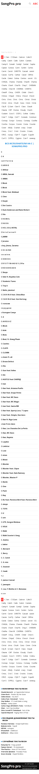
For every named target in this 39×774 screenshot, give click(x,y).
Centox (23, 78)
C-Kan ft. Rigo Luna (9, 419)
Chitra (18, 96)
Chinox (4, 96)
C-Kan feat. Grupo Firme (11, 393)
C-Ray (3, 495)
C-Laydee (5, 442)
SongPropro (11, 3)
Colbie (25, 113)
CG (35, 78)
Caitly (4, 61)
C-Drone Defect (7, 361)
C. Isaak (4, 571)
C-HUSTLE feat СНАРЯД (11, 379)
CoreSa (4, 124)
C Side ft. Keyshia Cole (10, 277)
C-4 (2, 317)
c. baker (4, 544)
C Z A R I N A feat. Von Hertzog (13, 299)
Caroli (10, 71)
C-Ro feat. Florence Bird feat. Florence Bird (19, 500)
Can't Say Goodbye (12, 708)
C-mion (4, 455)
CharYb (17, 85)
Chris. (21, 99)
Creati (29, 128)
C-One (3, 486)
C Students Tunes (8, 281)
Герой (14, 726)
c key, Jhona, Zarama (9, 245)
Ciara (22, 103)
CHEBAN (32, 85)
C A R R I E (5, 165)
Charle (4, 85)
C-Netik (4, 482)
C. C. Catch (5, 558)
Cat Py (10, 75)
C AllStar (4, 170)
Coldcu (32, 113)
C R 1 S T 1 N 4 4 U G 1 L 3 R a (12, 263)
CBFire (30, 75)
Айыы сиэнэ (14, 733)
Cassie (4, 75)
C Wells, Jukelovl (8, 290)
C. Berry (4, 553)
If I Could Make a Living (19, 701)
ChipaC (11, 96)
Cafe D (29, 57)
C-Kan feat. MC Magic (10, 402)
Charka (34, 82)
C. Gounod (5, 567)
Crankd (17, 128)
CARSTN (17, 71)
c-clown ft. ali (6, 357)
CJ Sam (10, 106)
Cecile (4, 78)
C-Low (3, 451)
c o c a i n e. (5, 254)
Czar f (25, 138)
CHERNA (20, 89)
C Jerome (5, 241)
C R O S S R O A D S (8, 268)
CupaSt (31, 135)
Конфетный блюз (22, 724)
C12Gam (14, 57)
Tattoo (21, 699)
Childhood (14, 731)
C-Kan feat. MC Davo (9, 397)
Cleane (4, 110)
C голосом (5, 303)
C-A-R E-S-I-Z (6, 321)
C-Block (4, 326)
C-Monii (4, 460)
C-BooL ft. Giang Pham (10, 339)
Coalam (4, 113)
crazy (23, 128)
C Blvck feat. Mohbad (10, 192)
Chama (12, 82)
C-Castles (5, 344)
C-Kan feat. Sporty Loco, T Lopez (14, 410)
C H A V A (4, 223)
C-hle (3, 375)
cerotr (30, 78)
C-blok (3, 330)
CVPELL (11, 138)
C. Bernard (5, 549)
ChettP (4, 92)
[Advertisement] (19, 27)
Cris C (10, 131)
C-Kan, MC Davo (7, 433)
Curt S (4, 138)
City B (4, 106)
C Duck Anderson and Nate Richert (15, 210)
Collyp (10, 117)
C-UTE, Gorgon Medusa (10, 522)
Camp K (5, 64)
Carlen (23, 68)
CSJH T (17, 135)
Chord (31, 96)
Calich (10, 61)
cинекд (32, 138)
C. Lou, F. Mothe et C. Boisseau (13, 589)
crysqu (10, 135)
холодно (10, 728)
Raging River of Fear (21, 713)
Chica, (11, 92)
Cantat (25, 64)
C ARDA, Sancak (7, 174)
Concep (4, 120)
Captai (4, 68)
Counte (32, 124)
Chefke (4, 89)
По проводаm (19, 747)
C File (3, 214)
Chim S (30, 92)
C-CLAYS (4, 348)
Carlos (30, 68)
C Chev (4, 196)
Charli (10, 85)
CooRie (34, 120)
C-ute (3, 517)
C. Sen (6, 57)
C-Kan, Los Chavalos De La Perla (14, 428)
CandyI (19, 64)
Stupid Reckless (18, 754)
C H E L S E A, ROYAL (9, 228)
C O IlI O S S (5, 259)
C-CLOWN (5, 352)
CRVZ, (4, 135)
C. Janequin (5, 584)
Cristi (16, 131)
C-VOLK (4, 526)
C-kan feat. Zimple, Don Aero (13, 415)
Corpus (12, 124)
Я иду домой (16, 745)
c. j (2, 575)
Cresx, (4, 131)
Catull (24, 75)
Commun (32, 117)
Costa (26, 124)
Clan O (17, 106)
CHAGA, (5, 82)
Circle (34, 103)
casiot (31, 71)
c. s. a (3, 593)
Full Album (28, 706)
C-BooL (4, 335)
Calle (16, 61)
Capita (32, 64)
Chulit (16, 103)
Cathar (17, 75)
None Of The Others (19, 749)
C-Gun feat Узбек (8, 370)
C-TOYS (4, 509)
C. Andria (5, 540)
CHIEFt (17, 92)
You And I (15, 697)
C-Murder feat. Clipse (10, 468)
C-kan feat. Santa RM (10, 406)
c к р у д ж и (6, 308)
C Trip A (4, 286)
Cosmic (19, 124)
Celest (10, 78)
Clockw (16, 110)
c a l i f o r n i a (7, 161)
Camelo (28, 61)
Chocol (25, 96)
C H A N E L (5, 219)
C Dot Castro (6, 205)
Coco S (11, 113)
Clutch (29, 110)
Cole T (4, 117)
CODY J (18, 113)
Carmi (4, 71)
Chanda (19, 82)
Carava (11, 68)
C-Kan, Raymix (7, 437)
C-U (2, 513)
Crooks (23, 131)
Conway (27, 120)
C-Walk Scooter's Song (10, 535)
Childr (24, 92)
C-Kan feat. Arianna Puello (12, 388)
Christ (27, 99)
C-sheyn (4, 504)
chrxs (10, 103)
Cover (4, 128)
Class (24, 106)
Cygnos (19, 138)
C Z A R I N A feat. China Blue (13, 295)
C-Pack (4, 491)
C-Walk (4, 531)
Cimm (28, 103)
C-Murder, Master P (9, 477)
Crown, (30, 131)
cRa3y (10, 128)
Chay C (24, 85)
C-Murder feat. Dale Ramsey (13, 473)
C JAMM (4, 237)
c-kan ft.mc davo (8, 424)
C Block (4, 183)
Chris (4, 99)
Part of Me (26, 710)
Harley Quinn (12, 704)
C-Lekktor (5, 446)
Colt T (17, 117)
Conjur (11, 120)
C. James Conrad (8, 580)
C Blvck (4, 187)
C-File (3, 366)
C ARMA (4, 179)
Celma (16, 78)
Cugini (24, 135)
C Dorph (4, 201)
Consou (19, 120)
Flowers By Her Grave (18, 694)
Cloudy (23, 110)
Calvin (21, 61)
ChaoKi (26, 82)
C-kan (3, 384)
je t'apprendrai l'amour (22, 692)
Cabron (22, 57)
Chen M (12, 89)
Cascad (25, 71)
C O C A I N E (6, 250)
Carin (17, 68)
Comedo (24, 117)
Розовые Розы (21, 752)
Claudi (29, 106)
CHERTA (28, 89)
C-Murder (5, 464)
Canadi (12, 64)
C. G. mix (4, 562)
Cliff (10, 110)
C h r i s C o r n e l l (8, 232)
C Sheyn (4, 272)
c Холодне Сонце (8, 312)
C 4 (2, 156)
